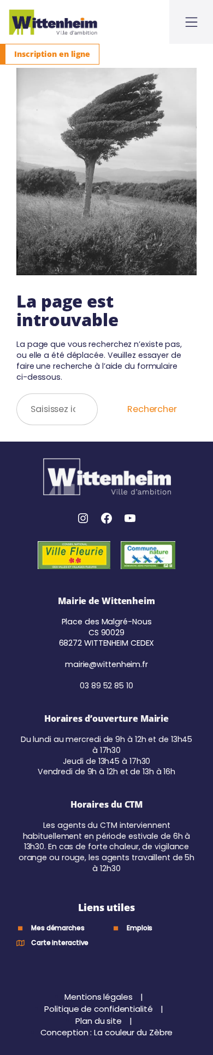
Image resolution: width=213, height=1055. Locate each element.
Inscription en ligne (52, 54)
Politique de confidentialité (99, 1009)
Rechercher (152, 409)
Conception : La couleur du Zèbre (106, 1032)
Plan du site (99, 1021)
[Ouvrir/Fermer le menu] (191, 22)
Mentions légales (99, 996)
